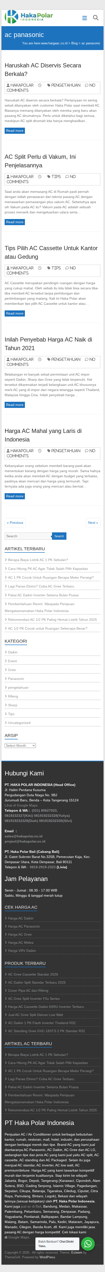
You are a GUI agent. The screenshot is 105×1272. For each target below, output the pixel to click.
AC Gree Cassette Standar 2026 (33, 974)
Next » (93, 523)
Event (12, 661)
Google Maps (18, 1237)
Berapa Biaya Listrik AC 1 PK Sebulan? (38, 560)
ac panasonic (91, 43)
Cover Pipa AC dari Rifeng (28, 990)
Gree (12, 670)
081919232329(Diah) (21, 821)
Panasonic (16, 679)
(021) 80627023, (45, 810)
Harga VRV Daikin (22, 951)
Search (59, 536)
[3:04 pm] (42, 85)
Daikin (13, 652)
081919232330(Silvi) (55, 821)
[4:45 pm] (42, 451)
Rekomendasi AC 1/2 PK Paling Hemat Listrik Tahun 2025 (52, 620)
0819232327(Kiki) (19, 816)
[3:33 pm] (42, 359)
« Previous (15, 523)
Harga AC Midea (20, 942)
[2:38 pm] (42, 176)
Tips (56, 176)
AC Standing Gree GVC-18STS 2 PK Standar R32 (46, 1031)
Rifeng (13, 696)
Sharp (12, 705)
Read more (14, 131)
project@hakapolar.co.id (25, 841)
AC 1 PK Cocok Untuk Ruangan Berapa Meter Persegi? (51, 577)
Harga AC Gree (20, 934)
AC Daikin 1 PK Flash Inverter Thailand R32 (42, 1023)
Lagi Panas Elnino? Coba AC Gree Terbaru (41, 586)
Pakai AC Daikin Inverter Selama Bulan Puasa (43, 595)
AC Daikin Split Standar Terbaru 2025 (37, 982)
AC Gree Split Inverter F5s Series (34, 999)
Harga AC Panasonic (24, 926)
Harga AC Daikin (20, 918)
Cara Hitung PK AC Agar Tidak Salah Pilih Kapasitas (48, 569)
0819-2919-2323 (43, 867)
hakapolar (22, 85)
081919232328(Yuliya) (52, 816)
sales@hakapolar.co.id (23, 836)
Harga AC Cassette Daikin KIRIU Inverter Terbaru (46, 1007)
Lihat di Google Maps (21, 805)
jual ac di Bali (31, 1206)
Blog (74, 43)
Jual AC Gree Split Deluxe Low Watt (35, 1015)
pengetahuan (66, 85)
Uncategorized (19, 723)
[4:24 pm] (42, 268)
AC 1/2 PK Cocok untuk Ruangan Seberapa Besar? (47, 628)
